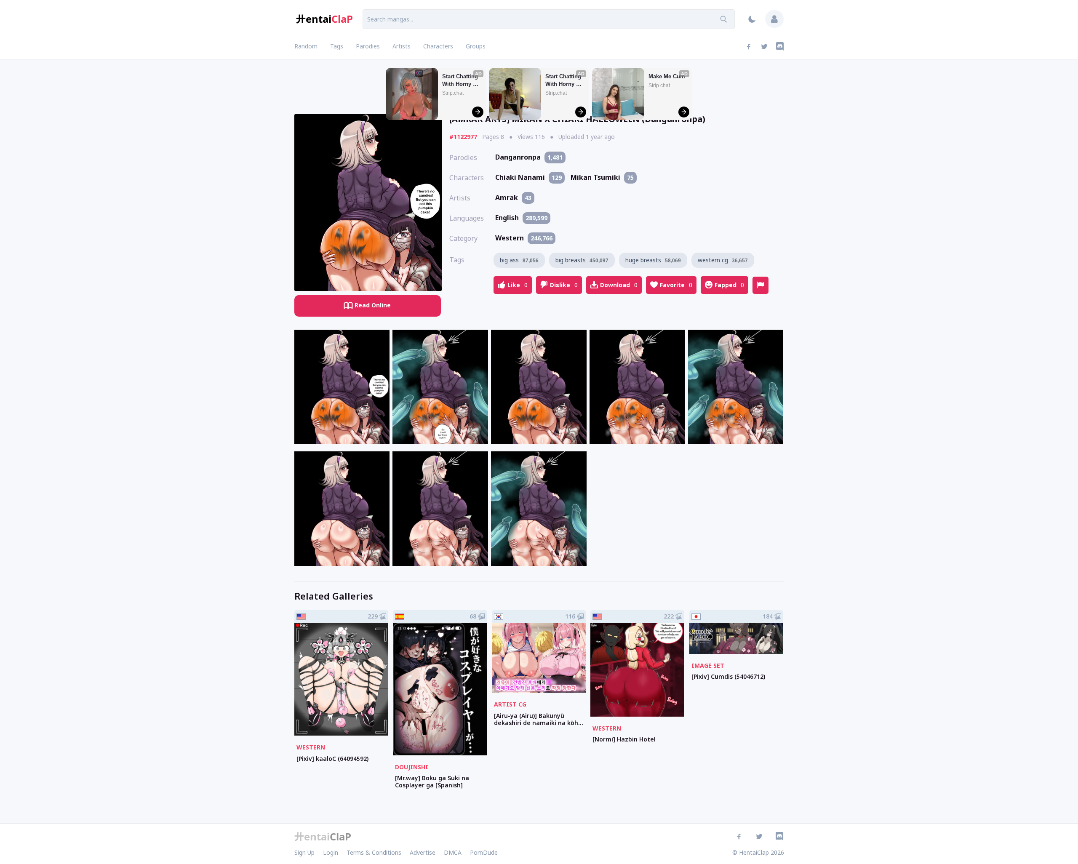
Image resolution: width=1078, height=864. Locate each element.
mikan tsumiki (602, 177)
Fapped (729, 285)
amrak (513, 197)
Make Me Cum (666, 76)
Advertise (422, 852)
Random (306, 46)
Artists (401, 46)
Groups (476, 46)
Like (517, 285)
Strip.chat (453, 93)
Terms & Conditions (374, 852)
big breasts (581, 260)
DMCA (453, 852)
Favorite (676, 285)
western (523, 238)
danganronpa (529, 157)
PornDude (484, 852)
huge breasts (653, 260)
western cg (723, 260)
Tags (336, 46)
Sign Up (304, 852)
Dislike (564, 285)
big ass (519, 260)
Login (330, 852)
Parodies (368, 46)
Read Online (373, 305)
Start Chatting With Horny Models (461, 80)
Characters (438, 46)
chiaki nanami (528, 177)
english (521, 217)
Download (619, 285)
